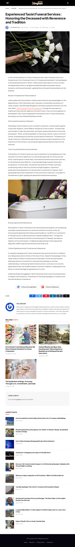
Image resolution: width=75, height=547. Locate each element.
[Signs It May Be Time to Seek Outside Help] (9, 524)
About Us (32, 542)
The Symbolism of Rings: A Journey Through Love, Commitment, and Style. (20, 382)
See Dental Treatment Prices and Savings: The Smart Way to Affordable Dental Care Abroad (40, 499)
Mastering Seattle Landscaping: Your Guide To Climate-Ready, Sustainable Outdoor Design (42, 430)
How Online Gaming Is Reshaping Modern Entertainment (35, 441)
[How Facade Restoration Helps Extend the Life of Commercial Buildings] (9, 421)
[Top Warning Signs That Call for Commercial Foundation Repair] (9, 490)
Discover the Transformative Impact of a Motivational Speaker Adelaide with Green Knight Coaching (42, 465)
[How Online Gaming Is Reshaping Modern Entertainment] (9, 444)
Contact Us (50, 542)
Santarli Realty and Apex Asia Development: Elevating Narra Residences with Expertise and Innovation (50, 350)
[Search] (68, 3)
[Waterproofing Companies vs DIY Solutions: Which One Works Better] (9, 478)
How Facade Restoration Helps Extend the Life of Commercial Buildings (41, 418)
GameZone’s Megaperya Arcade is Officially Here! (33, 452)
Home (25, 542)
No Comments (35, 27)
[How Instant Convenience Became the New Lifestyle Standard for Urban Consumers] (20, 334)
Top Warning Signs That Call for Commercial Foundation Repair (37, 487)
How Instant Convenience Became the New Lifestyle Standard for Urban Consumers (20, 349)
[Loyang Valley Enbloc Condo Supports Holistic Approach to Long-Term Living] (9, 513)
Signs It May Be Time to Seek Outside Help (30, 521)
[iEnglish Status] (37, 3)
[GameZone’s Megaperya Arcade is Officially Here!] (9, 455)
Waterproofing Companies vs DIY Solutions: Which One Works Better (40, 475)
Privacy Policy (40, 542)
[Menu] (7, 3)
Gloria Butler (15, 27)
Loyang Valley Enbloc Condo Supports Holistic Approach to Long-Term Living (41, 511)
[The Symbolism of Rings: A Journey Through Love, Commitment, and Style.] (20, 369)
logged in (18, 399)
